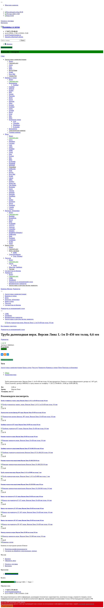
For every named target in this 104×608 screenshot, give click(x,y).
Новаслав (12, 183)
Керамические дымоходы (17, 283)
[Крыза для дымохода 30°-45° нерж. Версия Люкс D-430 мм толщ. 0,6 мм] (26, 524)
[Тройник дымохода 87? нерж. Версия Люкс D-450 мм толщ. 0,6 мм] (25, 428)
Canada (11, 207)
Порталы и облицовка (70, 367)
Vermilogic (12, 280)
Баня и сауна (9, 301)
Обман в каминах (7, 360)
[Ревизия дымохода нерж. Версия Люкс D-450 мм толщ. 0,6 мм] (23, 440)
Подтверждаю (7, 606)
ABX (10, 147)
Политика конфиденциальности (16, 549)
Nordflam (12, 196)
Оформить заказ (10, 560)
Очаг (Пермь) (17, 256)
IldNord (11, 88)
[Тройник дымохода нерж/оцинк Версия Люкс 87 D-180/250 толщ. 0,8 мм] (27, 452)
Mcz (10, 116)
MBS (10, 180)
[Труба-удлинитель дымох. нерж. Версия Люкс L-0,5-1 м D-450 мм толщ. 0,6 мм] (29, 404)
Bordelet (11, 216)
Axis (14, 121)
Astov (11, 65)
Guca (10, 139)
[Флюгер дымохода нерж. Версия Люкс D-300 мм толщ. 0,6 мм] (23, 536)
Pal (10, 198)
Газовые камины (15, 132)
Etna (10, 67)
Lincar (11, 178)
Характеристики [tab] (10, 375)
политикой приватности (86, 604)
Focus (11, 99)
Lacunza (11, 143)
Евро (29, 582)
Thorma (11, 190)
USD (18, 14)
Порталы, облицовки (12, 211)
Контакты (4, 23)
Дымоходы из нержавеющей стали (21, 282)
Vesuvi (11, 209)
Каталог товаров (6, 47)
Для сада (8, 258)
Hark (10, 170)
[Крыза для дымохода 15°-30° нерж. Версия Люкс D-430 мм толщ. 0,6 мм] (26, 512)
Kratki (11, 72)
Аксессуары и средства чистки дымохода (19, 319)
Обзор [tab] (7, 373)
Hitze (10, 103)
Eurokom (12, 201)
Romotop (12, 187)
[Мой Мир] (7, 354)
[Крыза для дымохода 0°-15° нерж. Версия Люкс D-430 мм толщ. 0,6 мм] (26, 500)
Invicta (11, 172)
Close (2, 56)
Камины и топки (11, 78)
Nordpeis (12, 205)
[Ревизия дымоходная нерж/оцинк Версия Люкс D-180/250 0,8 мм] (24, 464)
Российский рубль (7, 582)
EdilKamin (12, 234)
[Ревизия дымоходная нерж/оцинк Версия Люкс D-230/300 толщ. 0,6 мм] (26, 488)
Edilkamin (12, 169)
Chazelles (16, 123)
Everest (11, 105)
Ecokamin (16, 127)
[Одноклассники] (5, 354)
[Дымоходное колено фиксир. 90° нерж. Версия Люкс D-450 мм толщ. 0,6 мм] (28, 416)
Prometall (12, 163)
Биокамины (13, 83)
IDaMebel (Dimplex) (15, 232)
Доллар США (20, 582)
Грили (11, 263)
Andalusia (12, 240)
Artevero (12, 227)
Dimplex (12, 231)
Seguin (11, 94)
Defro (11, 109)
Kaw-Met (12, 74)
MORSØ (12, 165)
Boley (11, 98)
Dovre (11, 203)
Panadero (12, 141)
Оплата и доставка (7, 21)
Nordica (11, 181)
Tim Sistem (12, 185)
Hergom (11, 101)
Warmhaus (16, 125)
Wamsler (12, 192)
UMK (11, 278)
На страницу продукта (8, 326)
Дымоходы (8, 272)
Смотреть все (13, 81)
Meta (10, 68)
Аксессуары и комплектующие (15, 294)
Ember (11, 200)
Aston (11, 152)
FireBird (15, 85)
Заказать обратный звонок (14, 37)
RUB (21, 12)
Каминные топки (15, 119)
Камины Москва (6, 289)
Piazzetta (12, 96)
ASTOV (12, 225)
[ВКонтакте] (2, 354)
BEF (10, 92)
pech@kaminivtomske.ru (13, 35)
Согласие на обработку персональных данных (21, 551)
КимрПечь (12, 218)
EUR (12, 15)
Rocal (11, 112)
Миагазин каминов (11, 5)
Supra (11, 189)
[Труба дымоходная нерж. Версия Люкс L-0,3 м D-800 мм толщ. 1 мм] (25, 476)
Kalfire (11, 90)
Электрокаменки (15, 254)
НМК (11, 150)
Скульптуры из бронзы (13, 271)
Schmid (11, 110)
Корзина (8, 559)
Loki (10, 145)
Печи (7, 134)
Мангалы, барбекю (15, 267)
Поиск (22, 40)
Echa (10, 114)
